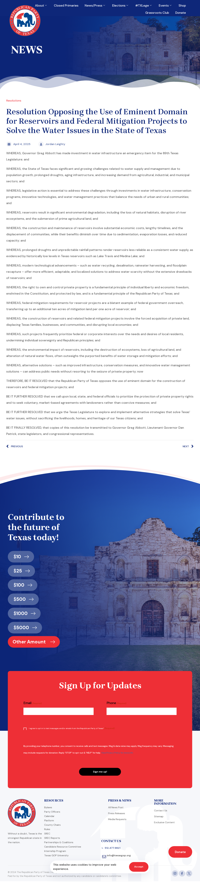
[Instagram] (175, 873)
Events (164, 5)
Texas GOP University (56, 855)
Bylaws (48, 807)
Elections (118, 5)
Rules (47, 829)
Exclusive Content (164, 822)
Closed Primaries (66, 5)
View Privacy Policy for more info (117, 752)
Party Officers (52, 811)
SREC (47, 833)
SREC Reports (52, 838)
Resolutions (13, 100)
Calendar (49, 816)
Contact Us (160, 810)
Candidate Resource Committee (62, 846)
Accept (138, 866)
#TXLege (142, 5)
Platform (49, 820)
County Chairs (52, 824)
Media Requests (117, 819)
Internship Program (55, 851)
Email (32, 703)
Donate (180, 13)
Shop (182, 5)
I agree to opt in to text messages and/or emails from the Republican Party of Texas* (72, 728)
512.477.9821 (112, 848)
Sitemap (158, 816)
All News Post (115, 807)
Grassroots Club (157, 13)
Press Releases (116, 813)
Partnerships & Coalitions (58, 842)
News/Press (93, 5)
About (39, 5)
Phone (116, 703)
